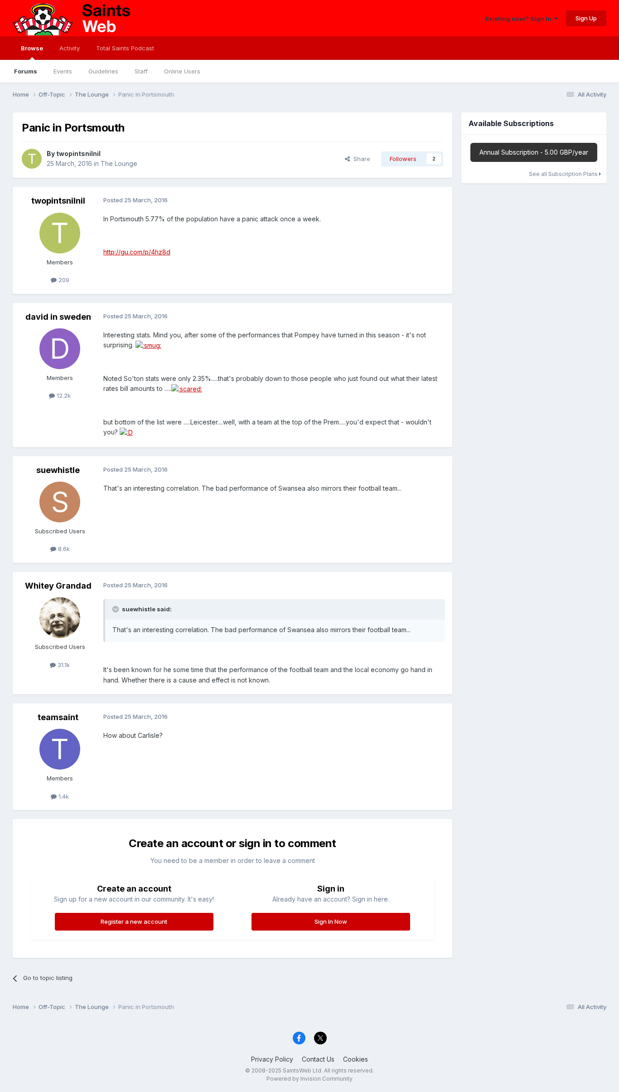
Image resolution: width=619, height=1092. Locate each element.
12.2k (63, 395)
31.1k (63, 664)
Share (360, 158)
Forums (25, 71)
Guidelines (103, 71)
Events (62, 71)
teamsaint (58, 717)
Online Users (182, 71)
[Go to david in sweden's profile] (59, 348)
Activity (69, 48)
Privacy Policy (272, 1059)
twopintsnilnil (78, 153)
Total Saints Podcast (125, 48)
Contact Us (318, 1059)
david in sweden (58, 317)
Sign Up (586, 18)
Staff (141, 71)
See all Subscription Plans (564, 174)
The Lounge (119, 163)
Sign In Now (330, 921)
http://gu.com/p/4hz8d (136, 252)
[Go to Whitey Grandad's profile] (59, 617)
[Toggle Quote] (116, 609)
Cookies (355, 1059)
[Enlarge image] (148, 345)
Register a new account (134, 921)
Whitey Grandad (58, 585)
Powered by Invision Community (309, 1078)
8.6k (63, 548)
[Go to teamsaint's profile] (59, 749)
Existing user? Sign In (519, 18)
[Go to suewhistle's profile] (59, 502)
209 (63, 279)
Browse (32, 48)
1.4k (63, 796)
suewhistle (58, 470)
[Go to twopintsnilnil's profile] (32, 159)
